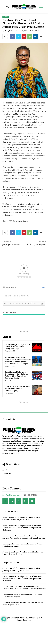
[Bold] (4, 303)
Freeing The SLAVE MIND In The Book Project (36, 245)
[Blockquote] (22, 303)
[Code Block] (25, 303)
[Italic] (7, 303)
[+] (34, 303)
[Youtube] (32, 501)
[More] (41, 36)
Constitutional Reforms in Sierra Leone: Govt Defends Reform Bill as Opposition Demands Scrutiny (16, 375)
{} (31, 303)
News (5, 17)
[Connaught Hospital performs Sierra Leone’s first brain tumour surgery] (37, 390)
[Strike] (13, 303)
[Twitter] (18, 36)
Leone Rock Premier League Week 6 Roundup (11, 245)
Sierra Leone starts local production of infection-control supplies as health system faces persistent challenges (18, 361)
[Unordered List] (19, 303)
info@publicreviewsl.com (12, 495)
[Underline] (10, 303)
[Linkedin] (35, 36)
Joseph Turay (10, 31)
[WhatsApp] (29, 36)
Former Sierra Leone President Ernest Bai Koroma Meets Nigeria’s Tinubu (22, 553)
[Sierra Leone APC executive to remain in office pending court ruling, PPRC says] (37, 347)
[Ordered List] (16, 303)
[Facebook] (12, 36)
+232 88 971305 (30, 495)
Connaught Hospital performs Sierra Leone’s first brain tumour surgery (17, 388)
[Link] (28, 303)
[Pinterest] (24, 36)
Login (42, 287)
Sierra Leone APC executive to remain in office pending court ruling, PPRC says (17, 346)
